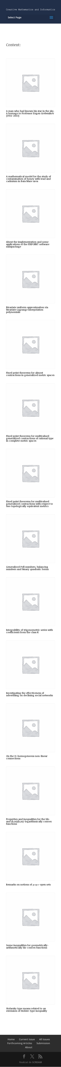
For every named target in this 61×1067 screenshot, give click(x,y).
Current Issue (27, 1039)
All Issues (44, 1039)
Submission (43, 1043)
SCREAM (37, 1062)
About (28, 1047)
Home (11, 1039)
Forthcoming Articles (19, 1043)
